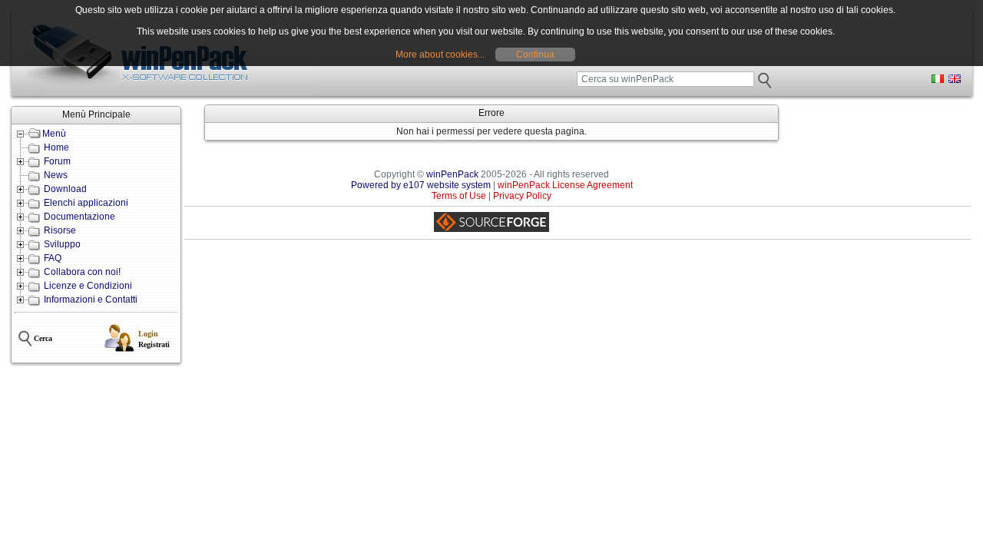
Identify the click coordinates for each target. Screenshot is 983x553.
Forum (57, 161)
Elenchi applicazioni (86, 202)
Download (65, 189)
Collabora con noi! (82, 272)
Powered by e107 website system (421, 185)
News (56, 175)
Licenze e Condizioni (88, 285)
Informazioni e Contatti (90, 299)
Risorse (60, 230)
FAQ (52, 258)
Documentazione (79, 216)
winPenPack (452, 174)
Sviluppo (62, 244)
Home (56, 147)
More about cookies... (440, 54)
